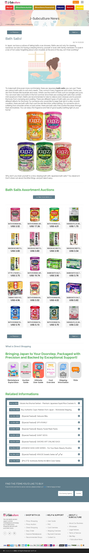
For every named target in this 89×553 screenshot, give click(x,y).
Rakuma (60, 7)
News (18, 24)
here (44, 487)
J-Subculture (10, 24)
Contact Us (51, 537)
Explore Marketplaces (33, 534)
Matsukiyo (80, 7)
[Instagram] (14, 533)
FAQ (49, 524)
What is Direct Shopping (18, 346)
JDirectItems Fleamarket (44, 7)
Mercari (9, 7)
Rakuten (70, 7)
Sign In (75, 2)
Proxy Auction (31, 524)
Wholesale (73, 526)
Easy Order (30, 531)
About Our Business (76, 523)
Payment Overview (54, 534)
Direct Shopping (27, 24)
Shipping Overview (54, 531)
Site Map (72, 536)
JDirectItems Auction (24, 7)
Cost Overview (53, 527)
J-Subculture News (75, 539)
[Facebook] (5, 533)
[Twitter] (9, 533)
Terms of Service (75, 533)
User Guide (52, 521)
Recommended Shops (34, 537)
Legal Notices (74, 530)
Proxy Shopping (32, 521)
